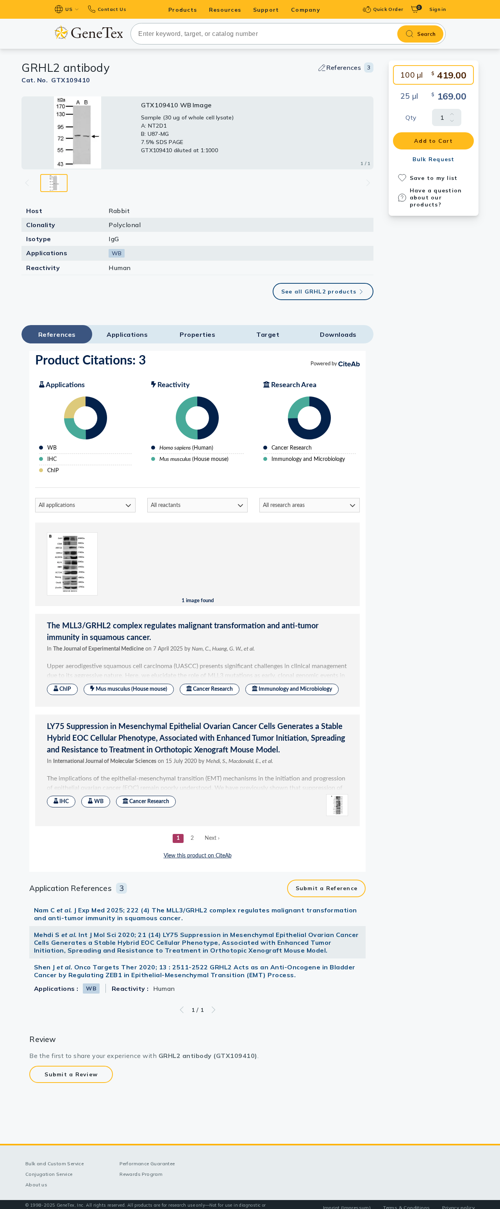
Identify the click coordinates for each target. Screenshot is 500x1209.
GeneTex (88, 32)
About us (36, 1185)
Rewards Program (141, 1174)
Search (426, 34)
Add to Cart (433, 140)
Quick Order (388, 9)
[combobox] (288, 33)
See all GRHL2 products (319, 291)
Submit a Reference (327, 888)
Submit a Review (71, 1074)
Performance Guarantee (147, 1163)
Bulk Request (433, 159)
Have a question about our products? (436, 197)
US (68, 9)
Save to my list (434, 177)
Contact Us (112, 9)
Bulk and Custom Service (54, 1163)
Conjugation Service (49, 1174)
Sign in (437, 9)
